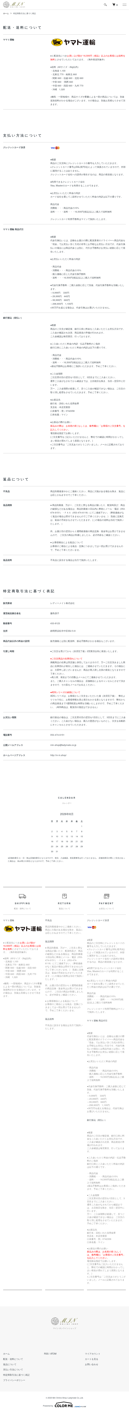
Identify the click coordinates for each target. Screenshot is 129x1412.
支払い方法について (13, 1369)
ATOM (53, 1353)
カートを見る (91, 1358)
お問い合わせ (91, 1364)
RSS (46, 1353)
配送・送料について (13, 1358)
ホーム (6, 13)
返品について (9, 1364)
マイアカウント (92, 1353)
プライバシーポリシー (14, 1380)
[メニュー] (124, 4)
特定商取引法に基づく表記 (16, 1374)
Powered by (48, 1405)
